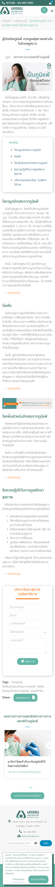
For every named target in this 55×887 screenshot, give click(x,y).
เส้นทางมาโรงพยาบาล (30, 836)
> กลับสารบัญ (12, 292)
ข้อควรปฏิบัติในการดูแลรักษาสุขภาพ (29, 171)
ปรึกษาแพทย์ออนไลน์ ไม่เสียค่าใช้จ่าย (30, 182)
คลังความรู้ (20, 20)
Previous (5, 745)
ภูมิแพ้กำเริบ (37, 691)
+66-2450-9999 (29, 832)
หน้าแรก (6, 20)
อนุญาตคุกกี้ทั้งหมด (38, 879)
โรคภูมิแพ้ (17, 682)
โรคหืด (17, 156)
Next (49, 745)
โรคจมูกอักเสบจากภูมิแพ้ (27, 149)
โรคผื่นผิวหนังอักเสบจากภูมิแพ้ (30, 162)
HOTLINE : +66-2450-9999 (19, 3)
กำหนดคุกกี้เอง (18, 879)
